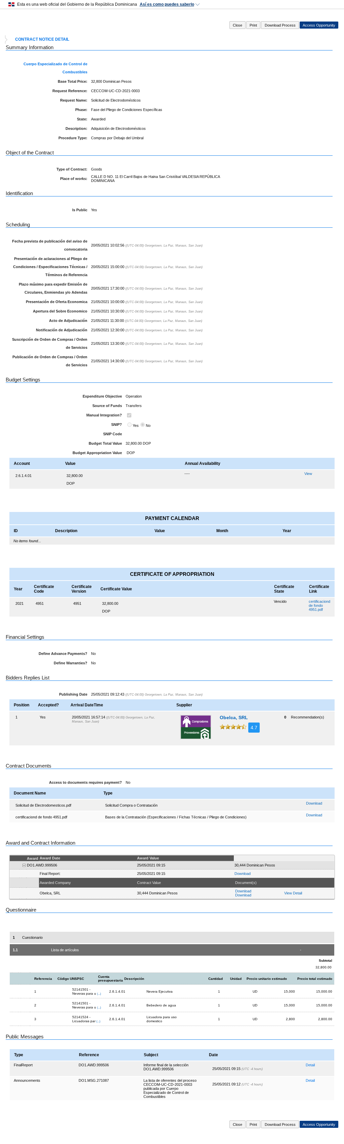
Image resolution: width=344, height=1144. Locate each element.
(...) (99, 993)
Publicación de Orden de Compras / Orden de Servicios (49, 361)
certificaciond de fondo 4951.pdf (319, 605)
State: (82, 119)
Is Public (79, 210)
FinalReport (23, 1065)
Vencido (280, 601)
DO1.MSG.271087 (94, 1080)
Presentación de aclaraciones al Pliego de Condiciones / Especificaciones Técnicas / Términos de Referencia (50, 267)
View (308, 474)
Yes (136, 425)
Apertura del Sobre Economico (60, 311)
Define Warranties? (70, 663)
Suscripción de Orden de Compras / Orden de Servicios (49, 343)
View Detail (293, 893)
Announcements (27, 1080)
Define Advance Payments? (63, 654)
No (148, 425)
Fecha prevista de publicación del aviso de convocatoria (49, 245)
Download (314, 803)
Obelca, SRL (234, 717)
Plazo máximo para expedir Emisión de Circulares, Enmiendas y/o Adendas (53, 288)
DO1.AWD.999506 (94, 1065)
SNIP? (116, 424)
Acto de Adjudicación (68, 321)
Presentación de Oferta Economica (56, 302)
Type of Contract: (71, 169)
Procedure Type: (72, 138)
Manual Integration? (104, 415)
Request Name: (73, 100)
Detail (310, 1065)
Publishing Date (73, 694)
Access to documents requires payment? (85, 782)
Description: (76, 128)
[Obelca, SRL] (195, 727)
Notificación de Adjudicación (61, 330)
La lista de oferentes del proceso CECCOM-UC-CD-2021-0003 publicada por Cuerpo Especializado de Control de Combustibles (170, 1088)
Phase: (81, 110)
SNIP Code (112, 434)
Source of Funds (107, 406)
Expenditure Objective (102, 396)
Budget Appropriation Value (97, 453)
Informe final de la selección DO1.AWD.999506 (165, 1067)
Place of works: (73, 179)
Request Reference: (69, 91)
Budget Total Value (105, 443)
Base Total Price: (72, 81)
